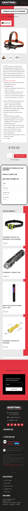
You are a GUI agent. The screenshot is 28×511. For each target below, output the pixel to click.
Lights (16, 16)
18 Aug (7, 452)
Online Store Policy (8, 486)
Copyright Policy (7, 489)
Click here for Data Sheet (9, 80)
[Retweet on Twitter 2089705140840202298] (6, 467)
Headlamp (11, 16)
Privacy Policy (7, 483)
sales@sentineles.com (15, 417)
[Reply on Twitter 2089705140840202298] (4, 467)
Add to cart (20, 155)
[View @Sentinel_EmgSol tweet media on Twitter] (22, 465)
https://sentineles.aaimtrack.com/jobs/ (12, 464)
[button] (15, 160)
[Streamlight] (6, 23)
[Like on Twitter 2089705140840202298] (9, 467)
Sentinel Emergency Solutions (14, 450)
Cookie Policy (7, 492)
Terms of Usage (7, 480)
